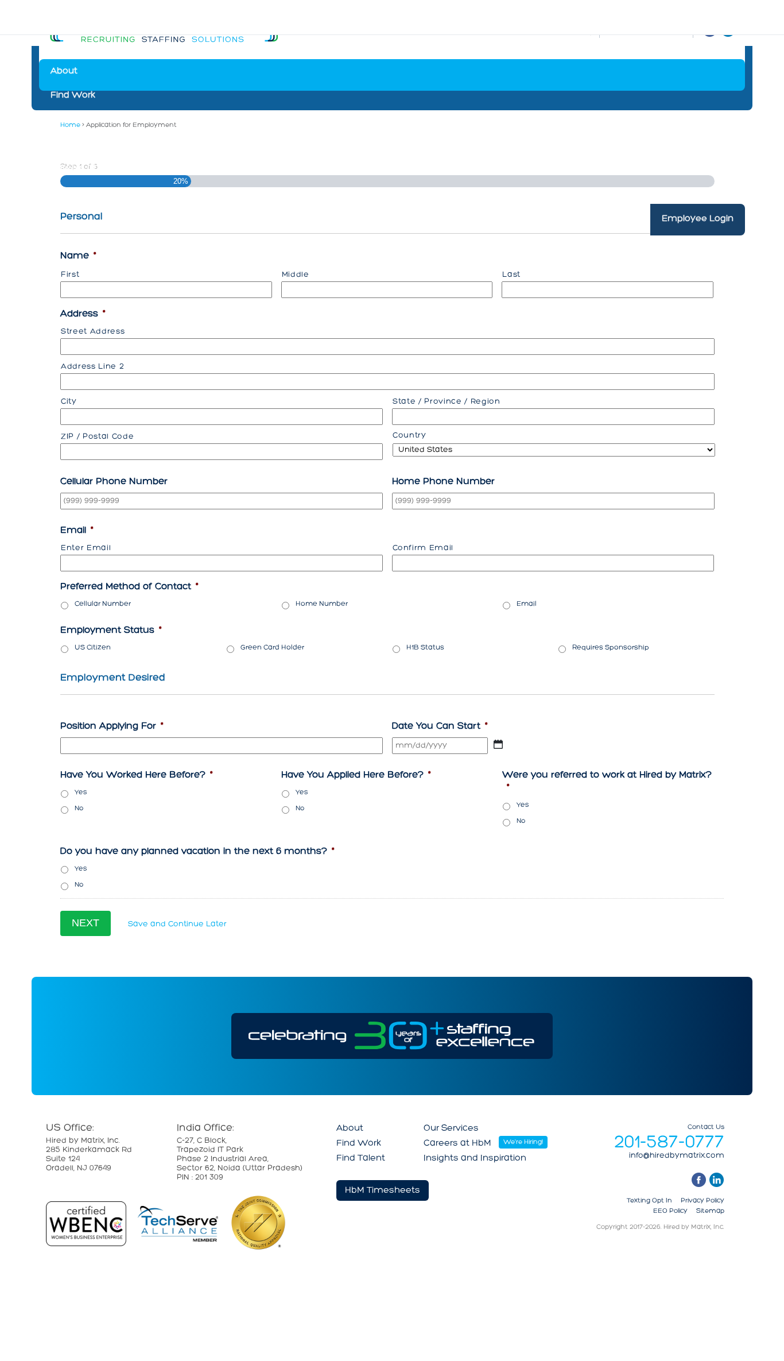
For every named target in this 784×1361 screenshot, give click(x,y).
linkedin (716, 1180)
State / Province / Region (446, 401)
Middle (295, 274)
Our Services (78, 143)
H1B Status (425, 647)
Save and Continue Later (177, 925)
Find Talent (75, 119)
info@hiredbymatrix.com (676, 1156)
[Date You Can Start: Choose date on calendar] (498, 744)
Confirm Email (423, 548)
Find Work (73, 95)
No (79, 808)
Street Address (93, 331)
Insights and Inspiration (102, 191)
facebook (699, 1180)
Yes (81, 792)
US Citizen (93, 647)
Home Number (322, 604)
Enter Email (86, 548)
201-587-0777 (669, 1143)
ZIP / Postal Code (97, 436)
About (64, 71)
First (70, 274)
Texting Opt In (649, 1200)
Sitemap (710, 1211)
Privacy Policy (702, 1200)
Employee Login (697, 224)
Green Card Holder (272, 647)
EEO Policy (670, 1211)
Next (85, 923)
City (69, 401)
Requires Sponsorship (610, 647)
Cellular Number (103, 604)
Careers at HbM (84, 167)
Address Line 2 (92, 366)
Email (527, 604)
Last (511, 274)
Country (409, 435)
